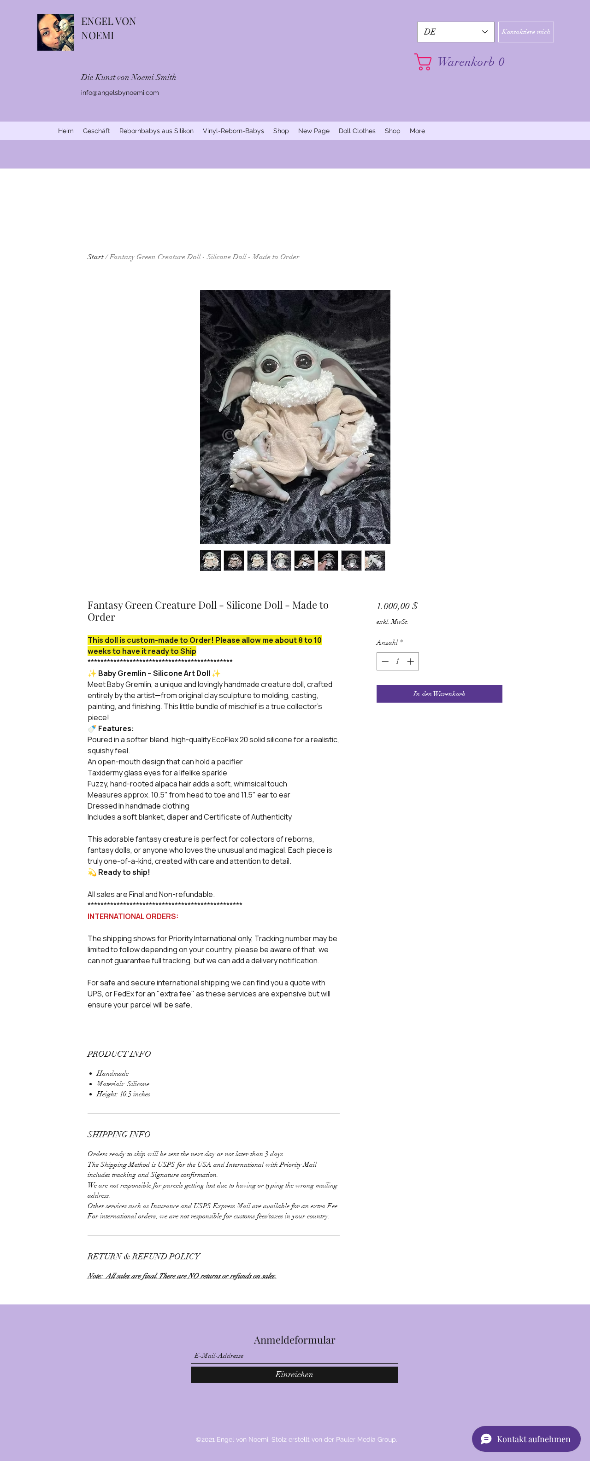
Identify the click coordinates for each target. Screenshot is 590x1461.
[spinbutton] (397, 661)
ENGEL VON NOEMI (108, 28)
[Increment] (411, 661)
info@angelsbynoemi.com (120, 92)
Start (96, 257)
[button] (455, 61)
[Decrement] (384, 661)
